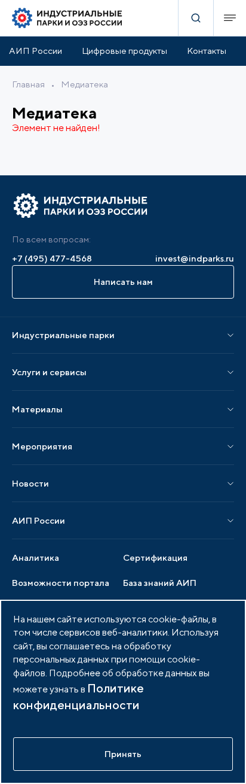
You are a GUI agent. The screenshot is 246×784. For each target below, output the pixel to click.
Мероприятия (42, 446)
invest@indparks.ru (194, 258)
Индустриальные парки (63, 335)
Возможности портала (60, 583)
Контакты (206, 50)
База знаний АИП (159, 583)
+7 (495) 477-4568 (52, 258)
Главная (28, 84)
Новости (30, 483)
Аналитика (35, 557)
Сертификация (155, 557)
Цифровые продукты (124, 50)
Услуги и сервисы (49, 372)
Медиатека (84, 84)
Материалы (37, 409)
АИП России (35, 50)
